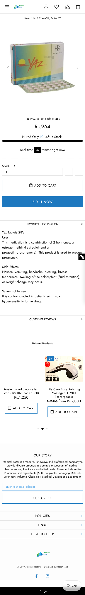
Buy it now (42, 201)
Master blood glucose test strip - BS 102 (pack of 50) (21, 391)
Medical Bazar (23, 6)
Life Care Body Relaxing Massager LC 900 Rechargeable (64, 393)
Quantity (8, 166)
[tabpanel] (21, 388)
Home (26, 18)
